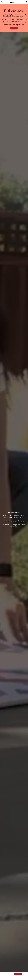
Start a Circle (14, 28)
